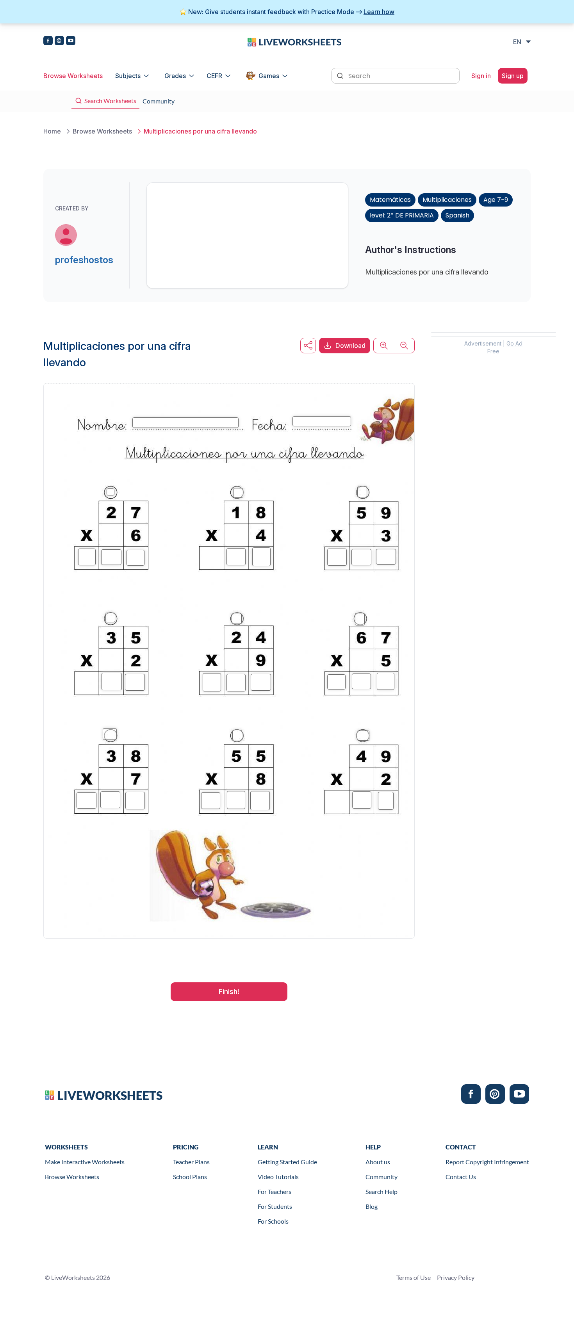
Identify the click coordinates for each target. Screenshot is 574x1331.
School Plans (190, 1176)
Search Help (381, 1191)
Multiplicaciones (447, 199)
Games (268, 76)
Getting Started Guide (287, 1161)
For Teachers (274, 1191)
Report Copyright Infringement (487, 1161)
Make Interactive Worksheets (85, 1161)
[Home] (294, 41)
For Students (275, 1206)
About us (377, 1161)
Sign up (513, 76)
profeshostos (84, 259)
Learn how (379, 12)
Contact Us (461, 1176)
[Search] (341, 75)
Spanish (457, 215)
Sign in (481, 76)
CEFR (214, 76)
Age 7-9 (495, 199)
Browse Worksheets (73, 76)
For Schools (273, 1221)
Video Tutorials (278, 1176)
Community (381, 1176)
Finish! (229, 991)
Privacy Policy (455, 1277)
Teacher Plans (191, 1161)
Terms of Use (413, 1277)
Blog (371, 1206)
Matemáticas (390, 199)
